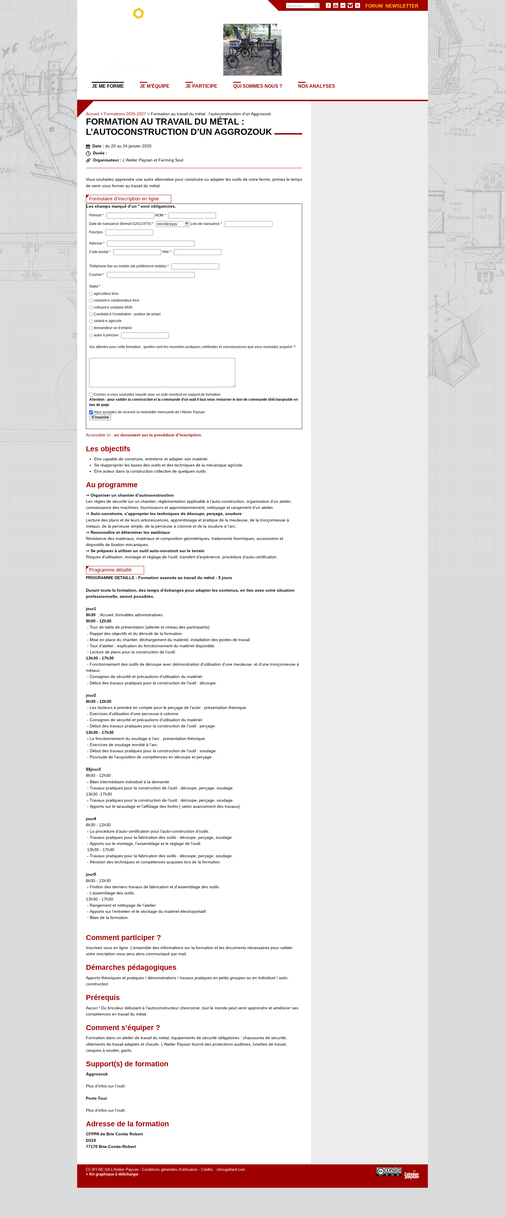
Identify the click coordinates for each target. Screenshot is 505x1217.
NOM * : (161, 215)
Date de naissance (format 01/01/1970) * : (122, 224)
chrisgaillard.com (231, 1169)
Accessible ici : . (144, 435)
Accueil (92, 113)
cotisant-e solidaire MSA (112, 307)
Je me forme (108, 86)
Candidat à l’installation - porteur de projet (126, 314)
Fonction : (97, 232)
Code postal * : (101, 252)
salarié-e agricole (107, 321)
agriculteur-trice (106, 294)
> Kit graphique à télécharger (112, 1174)
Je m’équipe (155, 86)
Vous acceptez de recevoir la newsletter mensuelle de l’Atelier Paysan (149, 412)
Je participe (201, 86)
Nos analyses (316, 86)
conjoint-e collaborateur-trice (116, 300)
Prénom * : (98, 215)
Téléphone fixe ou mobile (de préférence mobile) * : (130, 266)
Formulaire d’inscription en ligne (124, 199)
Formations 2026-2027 (125, 113)
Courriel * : (98, 275)
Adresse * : (98, 243)
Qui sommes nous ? (257, 86)
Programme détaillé (110, 570)
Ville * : (168, 252)
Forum (374, 6)
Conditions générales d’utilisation (170, 1169)
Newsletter (401, 6)
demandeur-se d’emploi (112, 328)
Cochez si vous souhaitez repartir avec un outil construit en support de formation (157, 395)
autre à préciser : (107, 335)
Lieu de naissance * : (208, 224)
